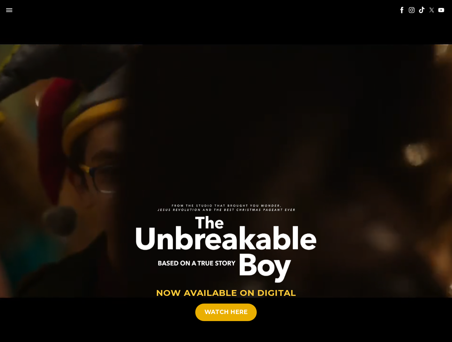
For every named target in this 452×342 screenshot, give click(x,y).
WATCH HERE (226, 312)
